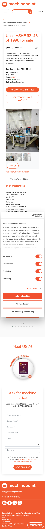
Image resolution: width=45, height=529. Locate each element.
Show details (32, 288)
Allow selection (22, 304)
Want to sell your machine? (22, 99)
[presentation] (21, 323)
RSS (3, 517)
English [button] (39, 12)
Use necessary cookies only (22, 312)
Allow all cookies (22, 296)
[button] (36, 130)
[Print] (36, 47)
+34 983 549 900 (11, 496)
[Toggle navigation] (5, 11)
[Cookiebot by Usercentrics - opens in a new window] (32, 215)
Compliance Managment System (13, 524)
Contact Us (36, 525)
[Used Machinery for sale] (19, 5)
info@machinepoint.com (12, 491)
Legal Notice (6, 522)
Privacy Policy (6, 519)
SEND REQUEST (22, 467)
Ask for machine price (22, 90)
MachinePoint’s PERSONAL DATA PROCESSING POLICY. (25, 460)
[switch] (38, 264)
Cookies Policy (7, 526)
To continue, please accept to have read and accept (24, 459)
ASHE (13, 77)
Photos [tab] (12, 165)
